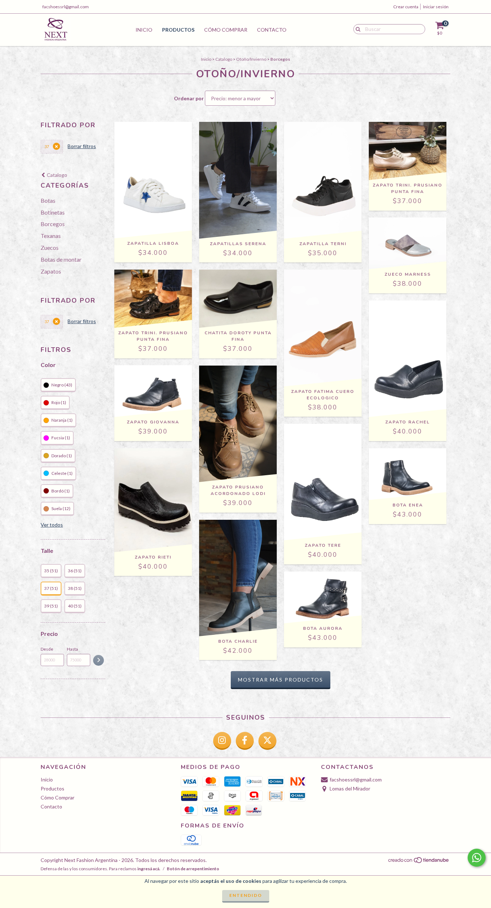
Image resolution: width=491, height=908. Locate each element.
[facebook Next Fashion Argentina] (245, 741)
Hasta (72, 649)
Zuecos (50, 247)
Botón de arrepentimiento (193, 868)
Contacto (271, 30)
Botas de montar (61, 259)
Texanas (51, 235)
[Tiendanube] (418, 862)
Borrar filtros (82, 146)
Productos (178, 30)
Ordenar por (189, 98)
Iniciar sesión (436, 6)
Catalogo (223, 59)
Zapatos (51, 271)
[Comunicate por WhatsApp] (477, 858)
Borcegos (53, 223)
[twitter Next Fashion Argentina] (267, 741)
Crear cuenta (405, 6)
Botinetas (53, 212)
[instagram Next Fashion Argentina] (222, 741)
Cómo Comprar (225, 30)
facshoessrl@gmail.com (65, 6)
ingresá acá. (148, 868)
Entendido (245, 895)
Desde (47, 649)
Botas (48, 200)
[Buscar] (356, 29)
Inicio (144, 30)
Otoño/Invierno (251, 59)
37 (47, 146)
